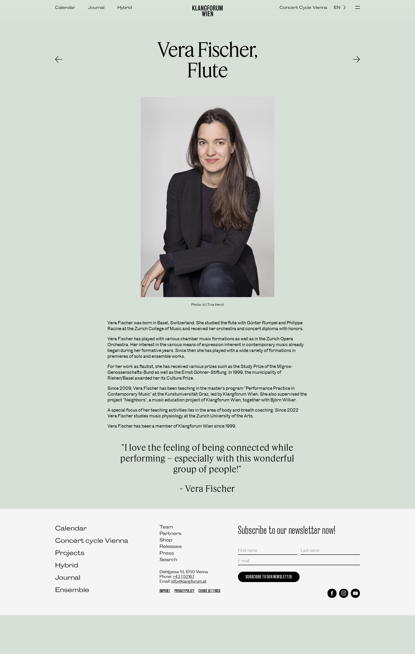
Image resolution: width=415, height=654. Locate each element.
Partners (170, 533)
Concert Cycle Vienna (303, 7)
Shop (166, 540)
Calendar (65, 7)
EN (337, 7)
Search (168, 559)
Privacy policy (184, 591)
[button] (357, 8)
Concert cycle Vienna (91, 540)
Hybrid (124, 7)
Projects (70, 553)
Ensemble (72, 590)
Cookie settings (209, 591)
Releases (171, 546)
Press (167, 553)
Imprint (165, 591)
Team (166, 527)
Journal (96, 7)
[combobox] (341, 7)
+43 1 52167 (183, 576)
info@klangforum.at (188, 581)
